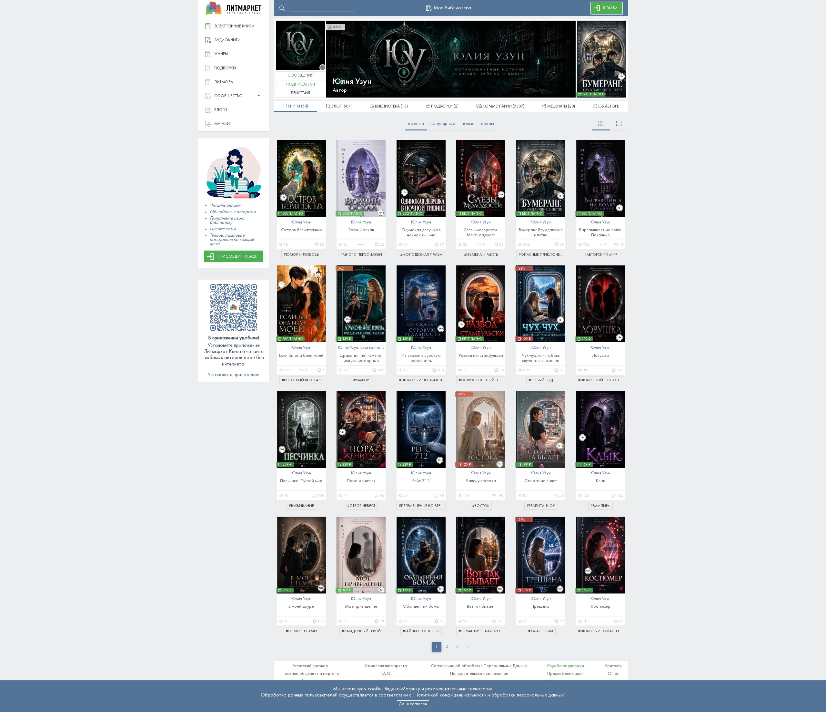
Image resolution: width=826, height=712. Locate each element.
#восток (480, 506)
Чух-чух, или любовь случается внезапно (540, 358)
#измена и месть (481, 255)
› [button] (467, 647)
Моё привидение (361, 606)
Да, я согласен (413, 704)
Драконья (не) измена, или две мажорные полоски (361, 359)
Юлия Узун (352, 82)
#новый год (541, 380)
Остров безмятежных (301, 230)
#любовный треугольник (601, 380)
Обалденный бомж (421, 606)
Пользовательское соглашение (479, 674)
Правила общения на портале (310, 674)
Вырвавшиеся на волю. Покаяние (600, 232)
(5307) (503, 106)
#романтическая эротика (481, 631)
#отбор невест (361, 506)
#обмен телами (301, 631)
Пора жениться (361, 481)
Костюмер (600, 606)
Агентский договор (310, 666)
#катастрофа (540, 631)
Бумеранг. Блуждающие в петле (541, 232)
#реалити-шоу (541, 506)
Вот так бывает (481, 606)
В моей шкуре (301, 606)
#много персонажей (361, 255)
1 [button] (436, 647)
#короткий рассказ (301, 380)
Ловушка (600, 356)
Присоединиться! (237, 256)
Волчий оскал (361, 230)
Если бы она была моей (301, 356)
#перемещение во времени (422, 506)
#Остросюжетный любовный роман (481, 380)
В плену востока (481, 481)
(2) (444, 106)
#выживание (301, 506)
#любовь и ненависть (421, 380)
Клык (600, 481)
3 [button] (457, 647)
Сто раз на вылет (541, 481)
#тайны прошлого (421, 631)
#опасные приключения (542, 255)
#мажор (361, 380)
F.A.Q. (386, 674)
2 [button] (447, 647)
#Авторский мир (600, 255)
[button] (233, 96)
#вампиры (600, 506)
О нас (614, 674)
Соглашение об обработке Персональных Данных (479, 666)
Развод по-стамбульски (481, 356)
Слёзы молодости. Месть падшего (481, 232)
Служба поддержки (565, 666)
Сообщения (300, 75)
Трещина (540, 606)
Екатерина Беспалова (381, 348)
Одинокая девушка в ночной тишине (421, 232)
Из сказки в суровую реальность (421, 358)
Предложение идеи (565, 674)
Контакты (613, 666)
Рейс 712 (421, 481)
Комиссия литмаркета (386, 666)
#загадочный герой (361, 631)
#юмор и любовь (301, 255)
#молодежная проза (421, 255)
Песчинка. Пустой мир (301, 481)
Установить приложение (233, 374)
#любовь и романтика (600, 631)
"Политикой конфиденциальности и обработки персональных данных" (489, 695)
